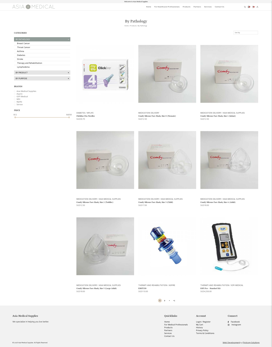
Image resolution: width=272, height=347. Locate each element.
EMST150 (142, 288)
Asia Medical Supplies (26, 91)
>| (174, 301)
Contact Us (169, 336)
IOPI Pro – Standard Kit (210, 288)
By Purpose (21, 78)
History (199, 327)
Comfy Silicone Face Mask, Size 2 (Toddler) (94, 202)
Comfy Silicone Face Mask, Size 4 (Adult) (218, 202)
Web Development (231, 342)
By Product (22, 72)
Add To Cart (105, 74)
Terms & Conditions (205, 333)
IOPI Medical (22, 96)
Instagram (235, 324)
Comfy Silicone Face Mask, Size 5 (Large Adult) (96, 288)
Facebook (234, 321)
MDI (18, 99)
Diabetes (21, 55)
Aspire (19, 94)
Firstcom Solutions (251, 342)
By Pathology (142, 26)
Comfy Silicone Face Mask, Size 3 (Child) (155, 202)
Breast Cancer (23, 43)
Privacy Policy (202, 330)
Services (168, 333)
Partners (168, 330)
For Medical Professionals (176, 324)
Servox (19, 104)
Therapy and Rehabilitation (29, 63)
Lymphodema (23, 67)
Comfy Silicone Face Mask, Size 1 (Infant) (218, 116)
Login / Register (203, 321)
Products (133, 26)
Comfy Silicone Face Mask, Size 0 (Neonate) (157, 116)
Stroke (20, 59)
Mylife (19, 102)
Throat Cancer (23, 47)
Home (127, 26)
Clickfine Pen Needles (85, 116)
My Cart (199, 324)
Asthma (20, 51)
